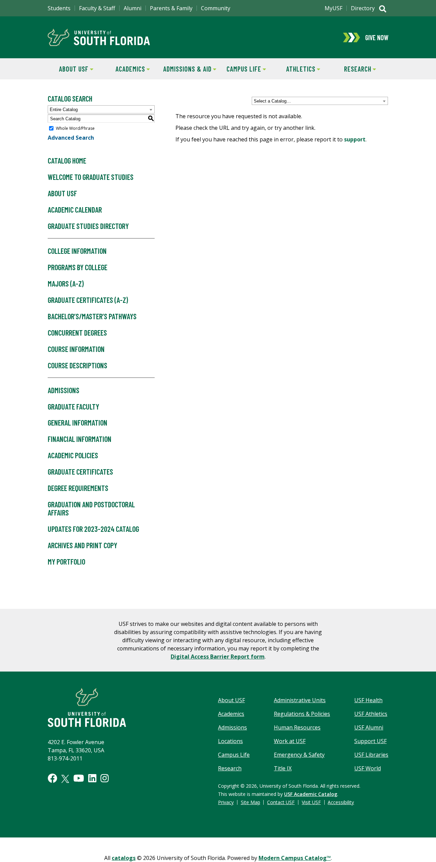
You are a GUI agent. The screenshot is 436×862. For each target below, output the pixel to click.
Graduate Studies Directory (88, 226)
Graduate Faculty (73, 406)
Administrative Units (300, 700)
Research (351, 69)
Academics (125, 69)
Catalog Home (67, 160)
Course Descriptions (77, 365)
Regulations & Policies (302, 714)
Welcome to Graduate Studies (91, 177)
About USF (68, 69)
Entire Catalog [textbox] (64, 109)
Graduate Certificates (80, 471)
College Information (77, 251)
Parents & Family (171, 8)
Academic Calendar (75, 209)
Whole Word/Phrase (75, 128)
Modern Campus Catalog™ (295, 858)
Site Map (250, 802)
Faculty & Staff (97, 8)
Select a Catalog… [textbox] (272, 101)
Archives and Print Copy (82, 545)
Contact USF (281, 802)
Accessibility (341, 802)
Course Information (76, 349)
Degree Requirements (78, 488)
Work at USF (290, 741)
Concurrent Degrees (77, 332)
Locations (230, 741)
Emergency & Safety (299, 754)
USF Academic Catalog (310, 794)
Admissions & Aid (186, 69)
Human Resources (297, 727)
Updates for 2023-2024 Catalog (93, 529)
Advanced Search (71, 137)
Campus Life (239, 69)
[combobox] (320, 101)
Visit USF (311, 802)
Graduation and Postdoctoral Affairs (91, 508)
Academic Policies (73, 455)
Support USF (370, 741)
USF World (367, 768)
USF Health (368, 700)
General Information (77, 422)
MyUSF (333, 8)
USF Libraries (371, 754)
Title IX (283, 768)
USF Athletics (370, 714)
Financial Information (79, 439)
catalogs (124, 858)
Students (59, 8)
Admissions (63, 390)
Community (215, 8)
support (354, 139)
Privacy (226, 802)
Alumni (132, 8)
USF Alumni (368, 727)
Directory (363, 8)
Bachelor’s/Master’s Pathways (92, 316)
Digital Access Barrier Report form (218, 656)
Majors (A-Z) (66, 283)
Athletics (295, 69)
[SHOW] (382, 9)
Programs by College (77, 267)
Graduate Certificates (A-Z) (88, 300)
